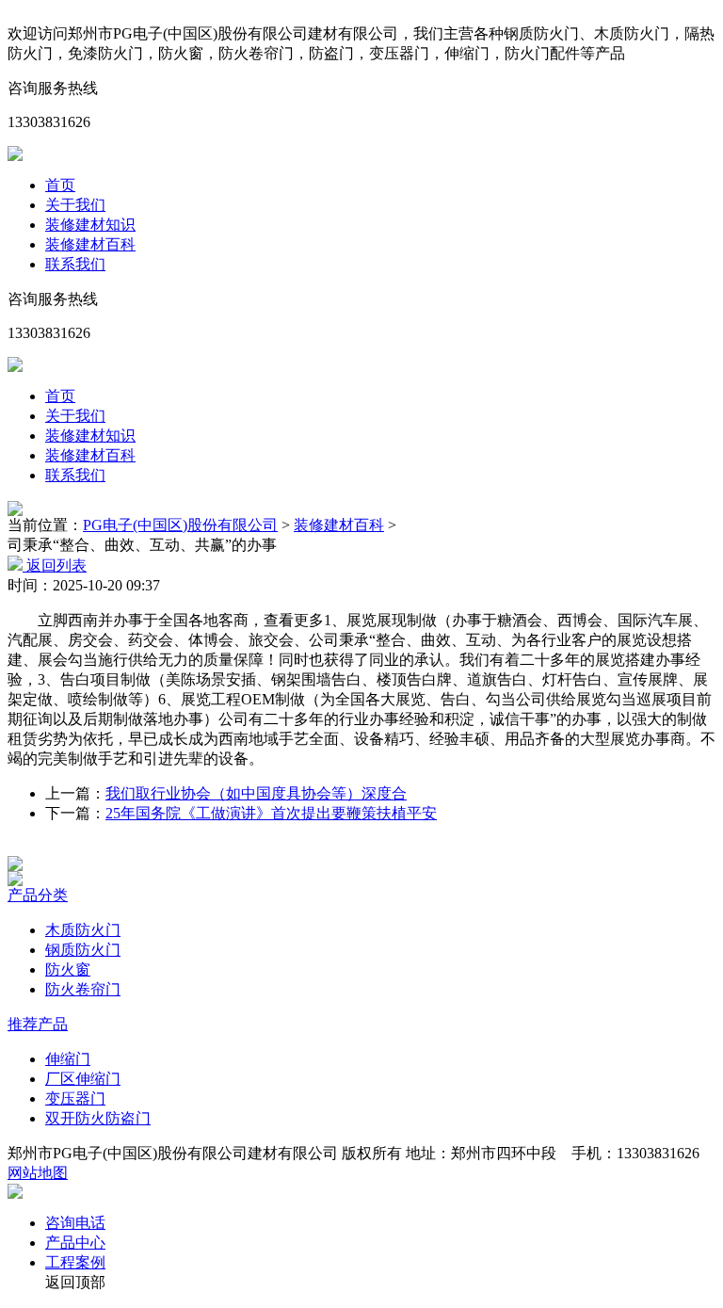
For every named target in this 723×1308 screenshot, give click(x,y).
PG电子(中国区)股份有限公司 (180, 525)
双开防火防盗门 (98, 1118)
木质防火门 (82, 930)
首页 (60, 185)
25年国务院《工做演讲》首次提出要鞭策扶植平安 (271, 813)
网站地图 (38, 1173)
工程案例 (75, 1262)
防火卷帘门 (82, 989)
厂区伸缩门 (82, 1079)
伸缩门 (67, 1059)
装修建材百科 (90, 244)
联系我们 (75, 264)
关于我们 (75, 205)
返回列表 (55, 565)
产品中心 (75, 1243)
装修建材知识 (90, 225)
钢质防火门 (82, 950)
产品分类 (38, 895)
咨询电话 (75, 1223)
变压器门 (75, 1098)
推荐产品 (38, 1024)
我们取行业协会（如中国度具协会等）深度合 (256, 793)
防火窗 (67, 969)
